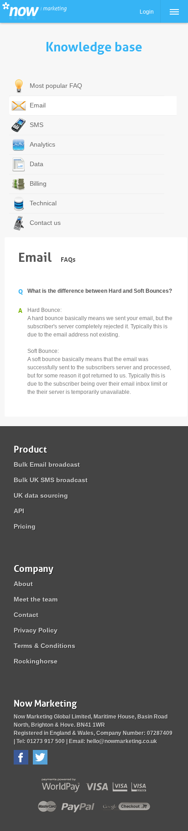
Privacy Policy (35, 630)
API (19, 511)
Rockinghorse (35, 661)
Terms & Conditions (44, 645)
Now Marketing (34, 11)
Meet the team (35, 599)
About (23, 583)
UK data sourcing (41, 495)
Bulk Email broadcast (47, 464)
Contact (26, 614)
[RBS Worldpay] (25, 785)
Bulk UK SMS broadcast (51, 480)
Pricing (25, 526)
